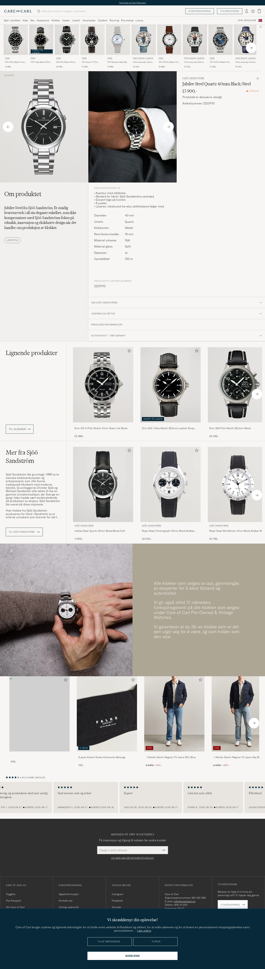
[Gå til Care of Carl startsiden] (18, 11)
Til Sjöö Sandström (22, 532)
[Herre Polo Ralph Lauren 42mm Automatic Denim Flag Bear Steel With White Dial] (144, 40)
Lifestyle (12, 240)
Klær (25, 20)
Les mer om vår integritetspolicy (132, 858)
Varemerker (89, 20)
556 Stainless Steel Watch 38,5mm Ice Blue (118, 62)
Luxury (139, 20)
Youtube (116, 907)
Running (114, 20)
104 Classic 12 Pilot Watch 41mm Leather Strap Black (90, 62)
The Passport (13, 900)
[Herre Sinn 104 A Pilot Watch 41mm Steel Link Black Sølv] (16, 40)
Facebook (117, 900)
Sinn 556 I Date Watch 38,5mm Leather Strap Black (168, 428)
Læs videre (144, 930)
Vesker (66, 20)
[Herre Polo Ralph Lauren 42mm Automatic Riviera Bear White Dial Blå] (246, 40)
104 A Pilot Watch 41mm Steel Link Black (15, 62)
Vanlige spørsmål (69, 907)
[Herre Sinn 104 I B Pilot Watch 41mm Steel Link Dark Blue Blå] (220, 40)
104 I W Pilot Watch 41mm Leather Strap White (169, 62)
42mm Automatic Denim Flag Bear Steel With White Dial (142, 62)
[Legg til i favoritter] (128, 351)
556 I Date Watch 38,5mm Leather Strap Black (41, 62)
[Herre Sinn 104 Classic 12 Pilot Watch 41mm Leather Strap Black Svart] (92, 40)
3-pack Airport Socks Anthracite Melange (101, 757)
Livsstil (76, 20)
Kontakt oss (65, 900)
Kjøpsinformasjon (69, 894)
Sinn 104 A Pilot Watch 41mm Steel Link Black (100, 428)
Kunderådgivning (199, 11)
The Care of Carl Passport (132, 2)
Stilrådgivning (229, 11)
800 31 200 (180, 904)
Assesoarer (43, 20)
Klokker (56, 20)
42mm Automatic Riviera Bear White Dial (245, 62)
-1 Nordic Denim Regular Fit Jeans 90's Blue (171, 757)
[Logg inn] (246, 11)
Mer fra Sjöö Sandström (22, 456)
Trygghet (10, 894)
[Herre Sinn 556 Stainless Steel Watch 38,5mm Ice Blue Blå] (118, 40)
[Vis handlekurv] (259, 11)
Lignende (32, 353)
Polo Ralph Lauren (143, 58)
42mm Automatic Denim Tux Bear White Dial (194, 62)
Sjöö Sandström (193, 78)
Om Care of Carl (15, 907)
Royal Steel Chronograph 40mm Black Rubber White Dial (168, 531)
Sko (32, 20)
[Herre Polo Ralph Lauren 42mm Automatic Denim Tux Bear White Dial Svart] (195, 40)
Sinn (7, 58)
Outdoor (102, 20)
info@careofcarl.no (184, 901)
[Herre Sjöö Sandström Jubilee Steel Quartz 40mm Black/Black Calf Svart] (103, 484)
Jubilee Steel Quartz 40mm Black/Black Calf (99, 530)
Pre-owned (127, 20)
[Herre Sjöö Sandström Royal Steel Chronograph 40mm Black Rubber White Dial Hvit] (170, 484)
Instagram (117, 894)
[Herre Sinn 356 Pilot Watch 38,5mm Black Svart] (67, 40)
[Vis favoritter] (253, 11)
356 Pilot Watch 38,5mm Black (66, 62)
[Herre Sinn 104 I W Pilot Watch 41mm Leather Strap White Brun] (169, 40)
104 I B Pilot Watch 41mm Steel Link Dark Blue (220, 62)
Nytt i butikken (12, 20)
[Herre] (39, 713)
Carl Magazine (247, 20)
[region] (132, 797)
